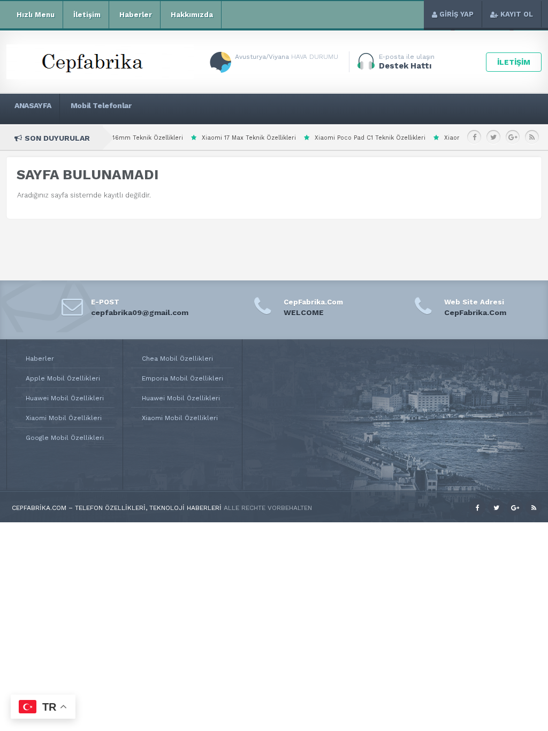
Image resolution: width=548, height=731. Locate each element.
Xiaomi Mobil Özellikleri (64, 418)
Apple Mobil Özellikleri (63, 378)
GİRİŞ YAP (456, 14)
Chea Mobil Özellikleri (177, 358)
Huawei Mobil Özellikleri (65, 398)
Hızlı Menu (36, 15)
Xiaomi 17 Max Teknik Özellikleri (217, 137)
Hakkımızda (192, 15)
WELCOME (304, 312)
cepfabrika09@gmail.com (139, 312)
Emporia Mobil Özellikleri (182, 378)
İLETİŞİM (513, 62)
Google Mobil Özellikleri (65, 437)
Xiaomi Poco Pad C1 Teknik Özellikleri (338, 137)
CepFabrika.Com (475, 312)
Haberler (135, 15)
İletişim (87, 15)
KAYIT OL (516, 14)
